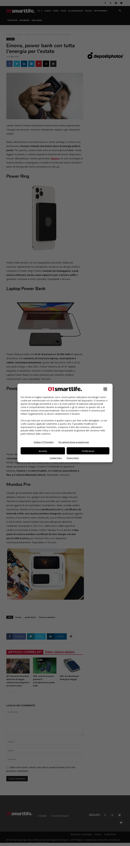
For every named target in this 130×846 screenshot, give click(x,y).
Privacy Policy (73, 458)
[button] (105, 389)
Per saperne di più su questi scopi (73, 442)
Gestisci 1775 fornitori (44, 442)
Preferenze (88, 450)
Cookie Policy (56, 458)
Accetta (43, 450)
